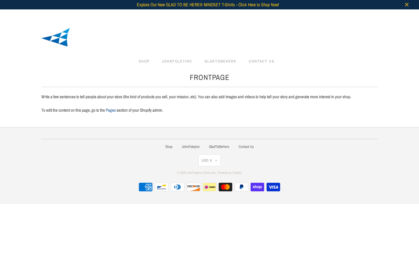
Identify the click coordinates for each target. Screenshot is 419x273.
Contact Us (261, 61)
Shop (144, 61)
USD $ (207, 160)
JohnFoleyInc (177, 61)
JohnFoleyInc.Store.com (201, 172)
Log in (320, 15)
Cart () (343, 15)
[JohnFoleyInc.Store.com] (209, 38)
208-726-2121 (298, 15)
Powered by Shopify (229, 172)
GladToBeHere (221, 61)
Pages (111, 110)
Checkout (366, 15)
